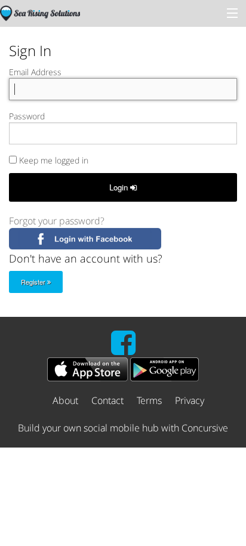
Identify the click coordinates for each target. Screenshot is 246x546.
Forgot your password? (56, 220)
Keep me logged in (52, 160)
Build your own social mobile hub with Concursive (123, 427)
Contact (107, 400)
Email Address (35, 72)
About (65, 400)
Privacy (189, 400)
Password (27, 116)
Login (119, 187)
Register (34, 281)
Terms (149, 400)
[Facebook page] (123, 349)
